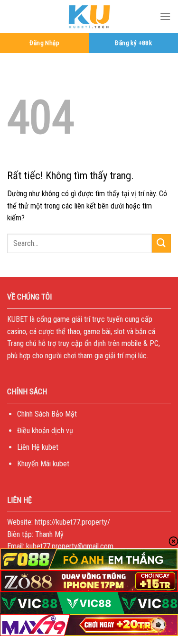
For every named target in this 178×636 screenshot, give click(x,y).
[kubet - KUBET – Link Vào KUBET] (89, 16)
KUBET (17, 319)
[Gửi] (161, 243)
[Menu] (165, 16)
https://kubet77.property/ (72, 522)
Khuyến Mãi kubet (43, 463)
